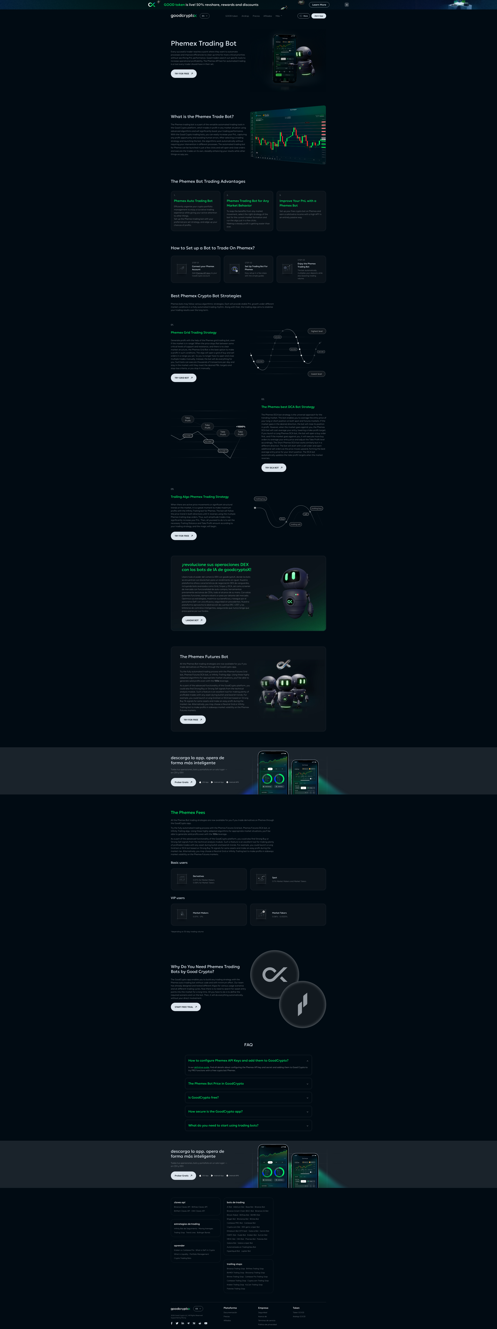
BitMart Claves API (182, 1211)
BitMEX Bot (255, 1215)
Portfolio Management (199, 1254)
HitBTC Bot (231, 1235)
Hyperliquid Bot (233, 1251)
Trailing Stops (234, 1264)
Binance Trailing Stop (236, 1268)
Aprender (179, 1245)
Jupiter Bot (246, 1251)
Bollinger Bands (203, 1232)
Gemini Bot (264, 1231)
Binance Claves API (182, 1207)
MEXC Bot (231, 1239)
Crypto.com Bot (233, 1227)
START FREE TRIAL (184, 1007)
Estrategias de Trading (187, 1223)
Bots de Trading (236, 1202)
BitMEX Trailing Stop (235, 1272)
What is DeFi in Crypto (205, 1250)
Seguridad (262, 1312)
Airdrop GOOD (299, 1316)
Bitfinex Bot (244, 1215)
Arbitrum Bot (238, 1207)
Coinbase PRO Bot (235, 1223)
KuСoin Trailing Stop (254, 1284)
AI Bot (229, 1207)
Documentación (230, 1312)
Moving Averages (206, 1228)
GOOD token (231, 16)
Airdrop (245, 16)
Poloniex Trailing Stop (236, 1288)
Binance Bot (260, 1207)
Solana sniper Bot (245, 1243)
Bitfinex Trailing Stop (255, 1268)
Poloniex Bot (262, 1239)
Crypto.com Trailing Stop (258, 1280)
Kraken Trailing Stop (235, 1284)
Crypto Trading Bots (182, 1258)
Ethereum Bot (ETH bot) (237, 1231)
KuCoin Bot (262, 1235)
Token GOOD (298, 1312)
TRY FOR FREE (182, 73)
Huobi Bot (241, 1235)
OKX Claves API (198, 1211)
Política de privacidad (267, 1324)
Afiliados (268, 16)
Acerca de (262, 1316)
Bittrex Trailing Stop (235, 1276)
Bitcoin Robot (232, 1215)
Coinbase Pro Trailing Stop (256, 1276)
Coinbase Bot (250, 1223)
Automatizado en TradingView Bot (241, 1247)
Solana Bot (231, 1243)
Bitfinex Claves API (199, 1207)
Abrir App (319, 16)
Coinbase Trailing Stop (236, 1280)
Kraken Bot (252, 1235)
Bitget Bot (231, 1219)
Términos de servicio (266, 1320)
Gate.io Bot (253, 1231)
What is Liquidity (181, 1254)
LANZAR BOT (192, 620)
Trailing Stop (179, 1232)
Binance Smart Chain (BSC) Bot (240, 1211)
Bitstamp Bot (242, 1219)
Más (278, 16)
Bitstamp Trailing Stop (255, 1272)
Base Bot (249, 1207)
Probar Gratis (181, 782)
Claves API (179, 1202)
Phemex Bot (250, 1239)
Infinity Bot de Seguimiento (185, 1228)
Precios (256, 16)
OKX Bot (240, 1239)
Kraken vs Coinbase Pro (184, 1250)
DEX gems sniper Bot (251, 1227)
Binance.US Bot (261, 1211)
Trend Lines (191, 1232)
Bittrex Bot (254, 1219)
